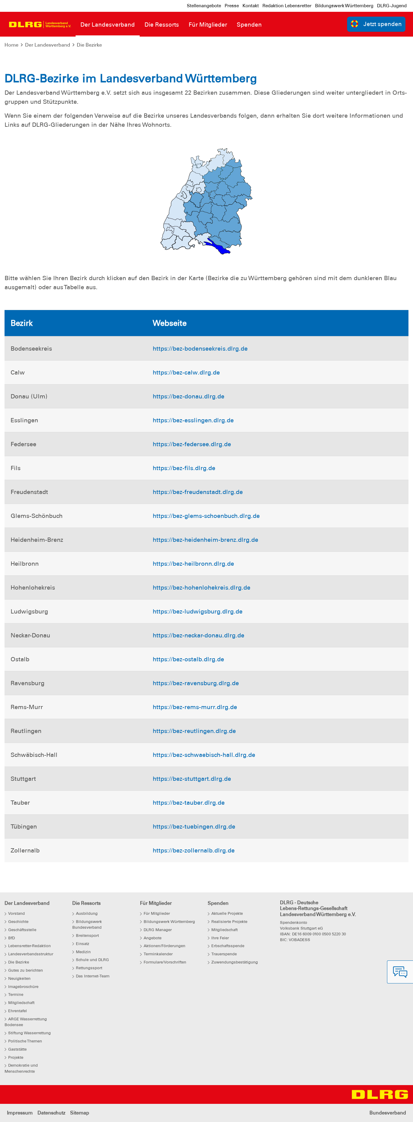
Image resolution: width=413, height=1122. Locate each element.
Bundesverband (387, 1113)
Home (11, 45)
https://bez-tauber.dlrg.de (189, 802)
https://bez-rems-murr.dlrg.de (195, 707)
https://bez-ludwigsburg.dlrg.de (197, 611)
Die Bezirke (89, 45)
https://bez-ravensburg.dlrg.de (196, 683)
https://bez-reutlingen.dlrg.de (194, 730)
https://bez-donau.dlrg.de (188, 396)
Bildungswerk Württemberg (344, 5)
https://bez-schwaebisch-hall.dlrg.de (204, 754)
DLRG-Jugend (392, 5)
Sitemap (79, 1113)
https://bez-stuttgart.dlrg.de (192, 778)
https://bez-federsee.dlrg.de (192, 444)
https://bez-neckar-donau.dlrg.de (198, 635)
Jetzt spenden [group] (382, 24)
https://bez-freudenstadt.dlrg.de (198, 492)
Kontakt (250, 5)
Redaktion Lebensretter (286, 5)
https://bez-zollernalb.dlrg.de (194, 850)
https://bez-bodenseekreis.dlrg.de (200, 348)
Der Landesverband (47, 45)
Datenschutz (51, 1113)
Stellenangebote (204, 5)
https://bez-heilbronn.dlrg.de (193, 563)
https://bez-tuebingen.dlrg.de (194, 826)
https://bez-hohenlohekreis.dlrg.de (201, 587)
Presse (232, 5)
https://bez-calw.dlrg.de (186, 372)
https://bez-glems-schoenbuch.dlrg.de (206, 515)
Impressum (20, 1113)
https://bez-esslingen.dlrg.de (193, 420)
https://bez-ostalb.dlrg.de (188, 659)
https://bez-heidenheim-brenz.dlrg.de (205, 539)
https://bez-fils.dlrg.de (184, 468)
